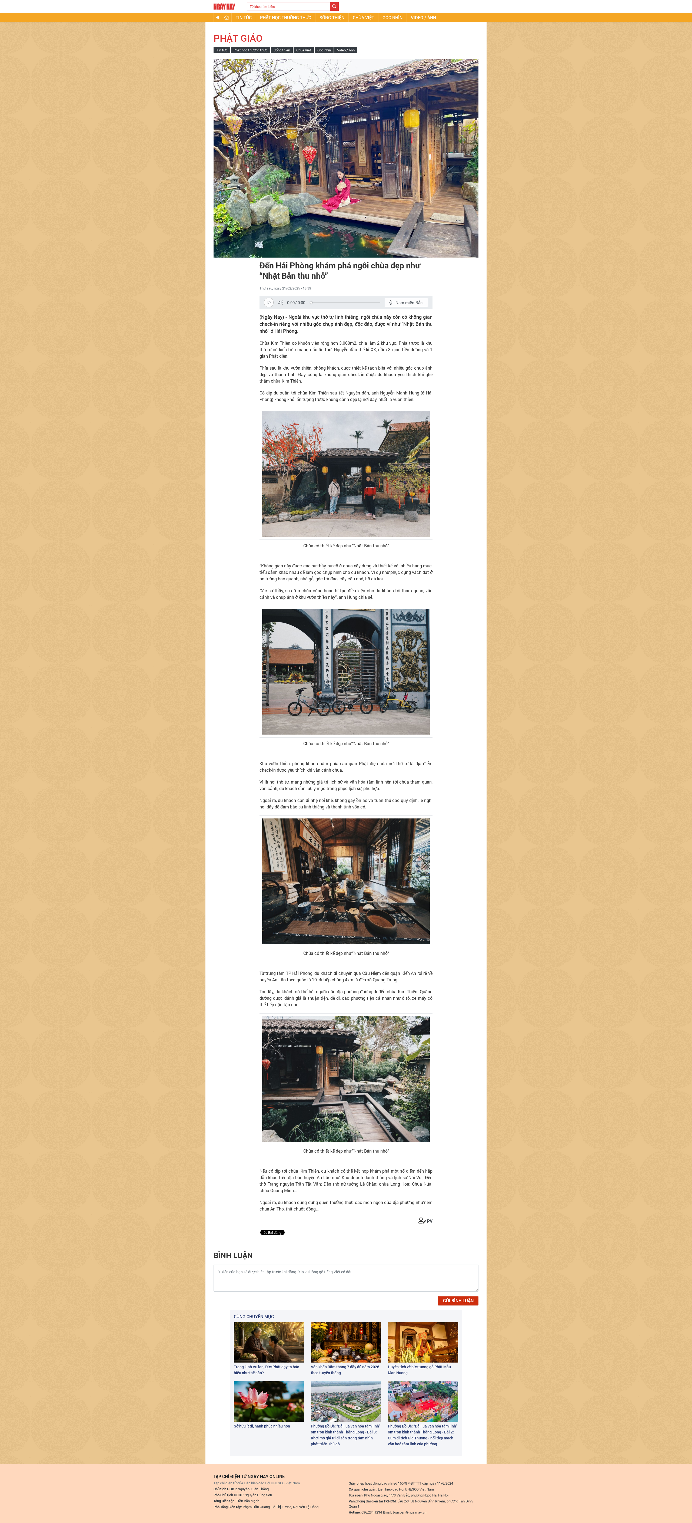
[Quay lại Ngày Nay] (218, 17)
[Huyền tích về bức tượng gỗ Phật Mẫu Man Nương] (423, 1342)
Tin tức (244, 17)
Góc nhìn (392, 17)
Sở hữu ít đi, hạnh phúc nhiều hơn (262, 1426)
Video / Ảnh (423, 17)
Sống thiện (332, 17)
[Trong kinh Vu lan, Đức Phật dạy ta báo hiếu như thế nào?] (269, 1342)
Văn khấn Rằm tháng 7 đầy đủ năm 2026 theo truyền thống (345, 1369)
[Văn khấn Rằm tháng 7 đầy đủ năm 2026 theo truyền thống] (346, 1342)
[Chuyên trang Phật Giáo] (226, 17)
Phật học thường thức (285, 17)
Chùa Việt (363, 17)
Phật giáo (238, 38)
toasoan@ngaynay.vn (409, 1512)
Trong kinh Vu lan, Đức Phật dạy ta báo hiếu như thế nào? (266, 1369)
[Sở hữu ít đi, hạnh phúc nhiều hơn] (269, 1401)
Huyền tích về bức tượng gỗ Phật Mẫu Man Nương (419, 1369)
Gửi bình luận (458, 1300)
